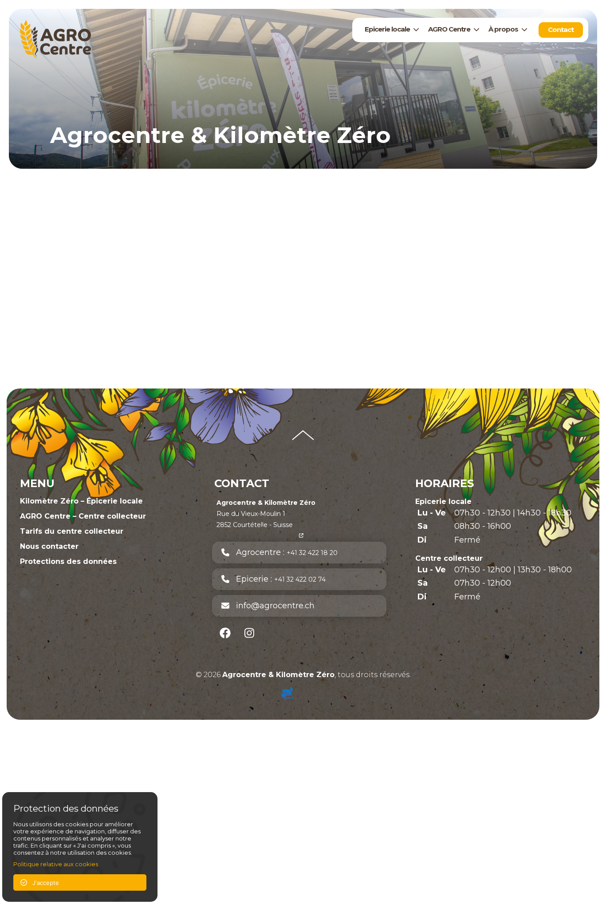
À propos (503, 29)
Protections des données (68, 561)
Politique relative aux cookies (55, 864)
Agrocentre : (283, 552)
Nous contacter (49, 546)
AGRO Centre (449, 29)
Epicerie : (277, 579)
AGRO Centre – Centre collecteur (83, 516)
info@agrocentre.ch (272, 606)
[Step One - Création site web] (303, 691)
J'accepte (43, 882)
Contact (561, 29)
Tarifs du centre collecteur (71, 531)
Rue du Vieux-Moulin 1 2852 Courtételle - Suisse (265, 514)
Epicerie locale (387, 29)
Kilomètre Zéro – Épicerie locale (81, 501)
